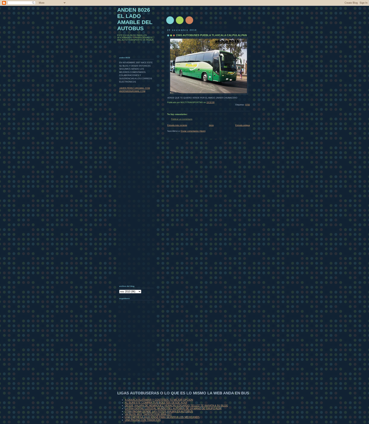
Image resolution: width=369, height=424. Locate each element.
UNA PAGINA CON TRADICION (142, 420)
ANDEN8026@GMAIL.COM (132, 91)
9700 (247, 104)
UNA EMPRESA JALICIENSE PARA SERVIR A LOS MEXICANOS (162, 417)
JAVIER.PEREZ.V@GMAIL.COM (134, 88)
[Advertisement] (138, 353)
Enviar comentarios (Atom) (193, 131)
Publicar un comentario (181, 119)
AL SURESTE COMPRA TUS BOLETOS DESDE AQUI (156, 402)
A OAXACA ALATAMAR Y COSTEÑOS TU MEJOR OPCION (159, 399)
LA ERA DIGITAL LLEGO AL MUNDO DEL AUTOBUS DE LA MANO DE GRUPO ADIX (173, 408)
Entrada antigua (242, 125)
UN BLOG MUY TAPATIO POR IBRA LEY (148, 414)
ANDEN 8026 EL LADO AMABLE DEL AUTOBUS (134, 19)
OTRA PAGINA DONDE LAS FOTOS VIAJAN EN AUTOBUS (159, 411)
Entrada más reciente (177, 125)
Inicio (211, 125)
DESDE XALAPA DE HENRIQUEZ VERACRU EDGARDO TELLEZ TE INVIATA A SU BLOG (176, 405)
